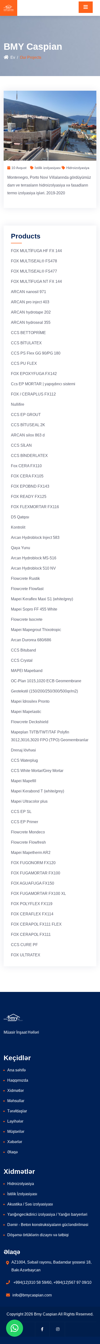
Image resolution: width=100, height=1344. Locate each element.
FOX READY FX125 (28, 496)
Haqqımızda (17, 1080)
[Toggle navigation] (86, 7)
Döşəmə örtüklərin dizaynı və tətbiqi (38, 1235)
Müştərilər (15, 1131)
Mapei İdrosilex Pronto (30, 701)
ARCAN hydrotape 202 (31, 312)
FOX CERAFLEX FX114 (32, 914)
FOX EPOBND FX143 (30, 486)
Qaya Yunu (20, 548)
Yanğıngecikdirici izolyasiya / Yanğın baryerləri (47, 1214)
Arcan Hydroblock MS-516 (33, 558)
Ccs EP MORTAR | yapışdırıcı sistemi (43, 384)
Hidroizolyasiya (20, 1184)
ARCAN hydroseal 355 (30, 322)
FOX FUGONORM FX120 (33, 863)
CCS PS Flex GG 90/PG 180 (35, 353)
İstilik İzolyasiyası (22, 1194)
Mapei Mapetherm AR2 (30, 852)
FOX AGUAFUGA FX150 (32, 883)
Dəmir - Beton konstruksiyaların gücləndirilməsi (47, 1225)
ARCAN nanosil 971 (28, 292)
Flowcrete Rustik (25, 578)
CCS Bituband (23, 650)
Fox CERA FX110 (26, 466)
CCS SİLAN (21, 445)
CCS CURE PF (24, 945)
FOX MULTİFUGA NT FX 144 (36, 281)
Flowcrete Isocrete (26, 619)
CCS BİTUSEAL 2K (28, 425)
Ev (12, 57)
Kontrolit (18, 527)
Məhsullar (15, 1101)
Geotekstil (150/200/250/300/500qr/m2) (44, 691)
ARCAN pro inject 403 (30, 302)
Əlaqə (12, 1152)
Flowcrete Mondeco (28, 832)
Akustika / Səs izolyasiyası (30, 1204)
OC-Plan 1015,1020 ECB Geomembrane (46, 681)
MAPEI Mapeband (26, 671)
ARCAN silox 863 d (28, 435)
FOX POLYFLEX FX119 (31, 904)
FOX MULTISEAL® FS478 (34, 261)
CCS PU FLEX (24, 363)
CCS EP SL (21, 812)
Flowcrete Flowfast (27, 589)
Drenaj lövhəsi (23, 750)
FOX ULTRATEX (25, 955)
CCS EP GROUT (26, 415)
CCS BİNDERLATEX (29, 456)
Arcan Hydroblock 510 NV (33, 568)
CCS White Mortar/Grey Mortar (37, 771)
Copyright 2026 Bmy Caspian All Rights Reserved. (50, 1314)
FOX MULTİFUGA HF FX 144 (36, 251)
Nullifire (17, 404)
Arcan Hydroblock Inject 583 (35, 537)
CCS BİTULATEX (26, 343)
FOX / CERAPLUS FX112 (33, 394)
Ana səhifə (16, 1070)
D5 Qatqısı (20, 517)
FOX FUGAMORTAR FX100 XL (38, 893)
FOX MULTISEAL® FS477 (34, 271)
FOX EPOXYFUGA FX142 (34, 374)
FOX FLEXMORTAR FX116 (35, 507)
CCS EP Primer (24, 822)
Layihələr (15, 1121)
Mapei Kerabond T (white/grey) (37, 791)
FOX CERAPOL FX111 (31, 934)
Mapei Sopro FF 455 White (34, 609)
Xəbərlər (14, 1142)
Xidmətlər (15, 1090)
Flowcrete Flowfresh (28, 842)
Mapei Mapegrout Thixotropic (36, 630)
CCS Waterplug (24, 760)
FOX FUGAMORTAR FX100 (35, 873)
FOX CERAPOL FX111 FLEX (36, 924)
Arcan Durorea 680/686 (31, 640)
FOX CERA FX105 (27, 476)
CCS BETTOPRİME (28, 333)
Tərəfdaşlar (17, 1111)
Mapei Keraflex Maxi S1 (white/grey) (42, 599)
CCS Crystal (22, 660)
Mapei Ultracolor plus (29, 801)
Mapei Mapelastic (26, 712)
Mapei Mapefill (23, 781)
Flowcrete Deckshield (29, 722)
